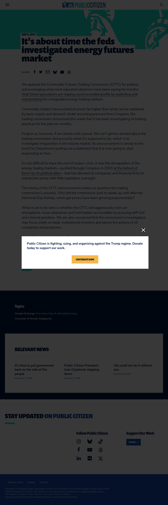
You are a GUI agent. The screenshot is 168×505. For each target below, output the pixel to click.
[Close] (143, 230)
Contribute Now (85, 259)
